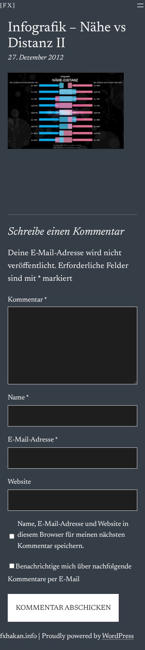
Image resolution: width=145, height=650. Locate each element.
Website (19, 482)
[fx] (8, 6)
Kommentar (27, 300)
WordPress (118, 636)
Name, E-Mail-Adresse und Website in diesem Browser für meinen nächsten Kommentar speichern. (72, 535)
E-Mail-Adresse (33, 440)
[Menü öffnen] (140, 5)
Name (18, 397)
